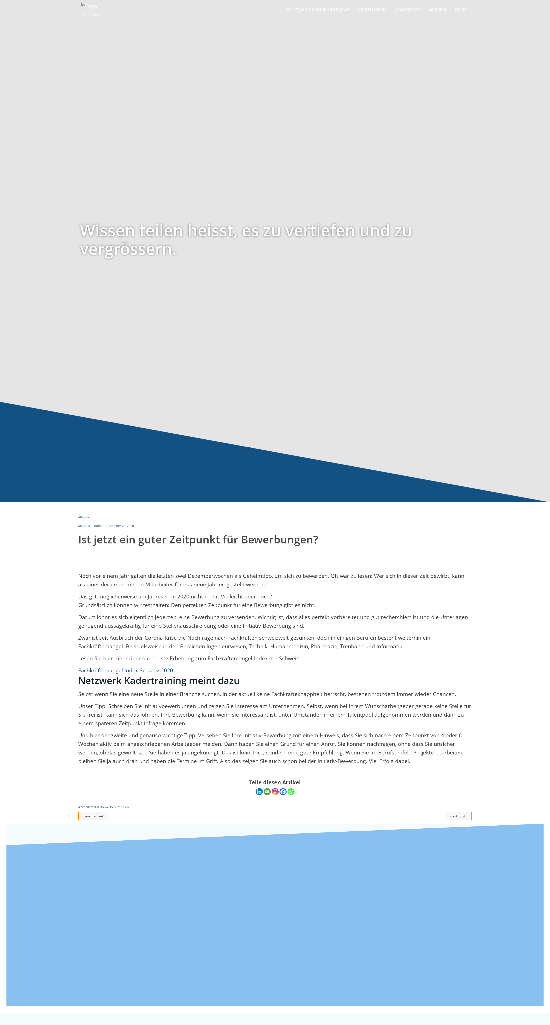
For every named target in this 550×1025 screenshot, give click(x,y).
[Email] (267, 791)
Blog (461, 9)
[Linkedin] (259, 791)
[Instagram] (275, 791)
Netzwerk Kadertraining (317, 9)
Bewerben (108, 807)
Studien (123, 807)
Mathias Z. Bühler (91, 526)
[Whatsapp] (291, 791)
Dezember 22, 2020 (120, 526)
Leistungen (372, 9)
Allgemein (85, 517)
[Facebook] (283, 791)
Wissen (437, 9)
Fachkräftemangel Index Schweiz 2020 (125, 670)
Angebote (407, 9)
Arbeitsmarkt (90, 807)
